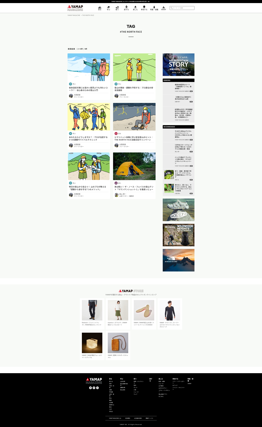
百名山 (111, 411)
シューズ (136, 392)
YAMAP (189, 383)
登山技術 (122, 390)
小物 (135, 390)
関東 (110, 400)
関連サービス (149, 418)
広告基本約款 (138, 418)
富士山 (111, 381)
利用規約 (127, 418)
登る (110, 379)
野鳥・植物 (162, 381)
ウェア (135, 394)
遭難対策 (122, 387)
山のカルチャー (163, 388)
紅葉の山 (111, 405)
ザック (135, 387)
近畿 (110, 390)
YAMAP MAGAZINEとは (115, 418)
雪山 (110, 398)
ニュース (161, 383)
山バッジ (175, 385)
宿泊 (135, 385)
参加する (175, 379)
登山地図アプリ (163, 394)
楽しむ (161, 379)
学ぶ (121, 379)
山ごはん (161, 396)
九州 (110, 409)
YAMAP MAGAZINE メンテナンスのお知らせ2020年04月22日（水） (131, 1)
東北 (110, 407)
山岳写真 (122, 381)
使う (135, 379)
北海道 (111, 402)
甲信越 (111, 392)
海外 (110, 383)
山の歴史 (161, 386)
